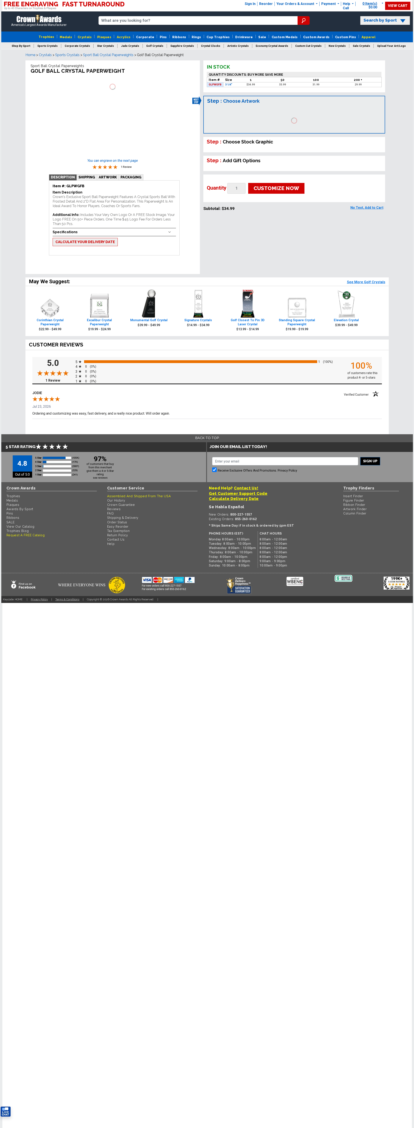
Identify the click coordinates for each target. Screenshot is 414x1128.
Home (30, 55)
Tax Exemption (118, 531)
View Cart (398, 6)
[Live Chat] (5, 1112)
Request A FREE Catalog (25, 535)
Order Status (117, 522)
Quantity (216, 188)
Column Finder (354, 513)
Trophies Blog (17, 531)
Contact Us (116, 539)
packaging (131, 177)
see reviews (100, 477)
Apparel (368, 37)
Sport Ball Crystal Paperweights (108, 55)
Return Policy (117, 535)
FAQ (110, 513)
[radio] (207, 361)
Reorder (266, 4)
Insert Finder (353, 496)
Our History (116, 500)
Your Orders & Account (295, 4)
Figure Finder (353, 500)
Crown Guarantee (121, 505)
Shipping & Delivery (122, 517)
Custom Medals (285, 37)
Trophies (46, 37)
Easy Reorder (118, 526)
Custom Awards (316, 37)
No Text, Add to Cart (366, 208)
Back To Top (207, 438)
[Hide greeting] (48, 1056)
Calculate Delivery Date (234, 498)
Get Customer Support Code (238, 493)
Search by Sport (380, 20)
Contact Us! (246, 488)
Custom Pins (345, 37)
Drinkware (244, 37)
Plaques (104, 37)
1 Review (59, 380)
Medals (66, 37)
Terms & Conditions (67, 599)
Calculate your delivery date (85, 242)
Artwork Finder (355, 509)
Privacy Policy (287, 470)
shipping (86, 177)
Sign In (250, 4)
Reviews (114, 509)
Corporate (145, 37)
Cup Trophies (218, 37)
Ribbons (179, 37)
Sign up (370, 461)
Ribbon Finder (354, 505)
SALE (10, 522)
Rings (196, 37)
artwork (108, 177)
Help (346, 4)
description (63, 177)
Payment (329, 4)
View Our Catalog (20, 526)
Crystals (85, 37)
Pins (163, 37)
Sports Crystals (67, 55)
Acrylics (124, 37)
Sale (262, 37)
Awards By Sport (19, 509)
